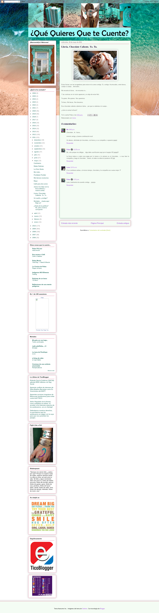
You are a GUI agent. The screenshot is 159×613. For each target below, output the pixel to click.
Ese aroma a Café (38, 254)
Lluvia (74, 118)
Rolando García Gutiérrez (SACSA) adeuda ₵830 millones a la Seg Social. (42, 382)
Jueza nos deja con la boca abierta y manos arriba (41, 188)
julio (35, 155)
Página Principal (97, 223)
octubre (37, 146)
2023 (34, 102)
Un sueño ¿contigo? (41, 198)
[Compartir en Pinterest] (97, 115)
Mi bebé (34, 348)
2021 (34, 108)
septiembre (38, 149)
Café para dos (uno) (41, 184)
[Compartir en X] (93, 115)
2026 (34, 93)
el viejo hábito (36, 360)
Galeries (84, 608)
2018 (34, 117)
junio (36, 158)
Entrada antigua (123, 223)
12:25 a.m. (76, 149)
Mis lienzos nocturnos (41, 178)
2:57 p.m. (76, 179)
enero (36, 222)
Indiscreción (36, 250)
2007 (34, 234)
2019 (34, 114)
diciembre (37, 140)
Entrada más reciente (69, 223)
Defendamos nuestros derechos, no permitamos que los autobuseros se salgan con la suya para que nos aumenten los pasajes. (42, 414)
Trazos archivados (38, 342)
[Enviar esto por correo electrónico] (88, 115)
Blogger (102, 608)
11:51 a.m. (74, 167)
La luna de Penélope (39, 352)
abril (36, 213)
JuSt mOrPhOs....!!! (39, 346)
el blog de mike (37, 358)
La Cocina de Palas (39, 266)
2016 (34, 123)
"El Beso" (35, 280)
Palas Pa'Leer (37, 248)
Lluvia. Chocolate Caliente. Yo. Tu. (40, 194)
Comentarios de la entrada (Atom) (99, 230)
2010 (34, 226)
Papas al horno (37, 268)
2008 (34, 231)
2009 (34, 229)
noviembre (38, 143)
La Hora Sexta (39, 169)
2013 (34, 131)
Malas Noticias (39, 166)
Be (67, 129)
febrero (37, 219)
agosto (36, 152)
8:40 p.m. (72, 129)
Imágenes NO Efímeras (40, 272)
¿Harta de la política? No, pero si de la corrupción (41, 207)
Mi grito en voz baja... (40, 340)
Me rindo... (37, 172)
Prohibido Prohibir (40, 175)
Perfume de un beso (39, 278)
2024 (34, 99)
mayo (36, 160)
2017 (34, 120)
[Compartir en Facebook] (95, 115)
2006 (34, 237)
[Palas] (42, 328)
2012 (34, 134)
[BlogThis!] (90, 115)
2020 (34, 111)
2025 (34, 96)
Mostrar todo (51, 370)
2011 (34, 137)
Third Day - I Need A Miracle (41, 262)
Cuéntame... (38, 163)
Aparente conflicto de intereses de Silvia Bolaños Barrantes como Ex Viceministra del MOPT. (41, 389)
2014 (34, 128)
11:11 (33, 354)
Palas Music (36, 260)
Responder (70, 143)
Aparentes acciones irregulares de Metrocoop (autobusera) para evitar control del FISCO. (42, 396)
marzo (36, 216)
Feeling (34, 274)
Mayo (36, 181)
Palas (68, 149)
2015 (34, 125)
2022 (34, 105)
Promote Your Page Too (42, 330)
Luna (68, 167)
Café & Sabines (37, 256)
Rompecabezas (37, 367)
